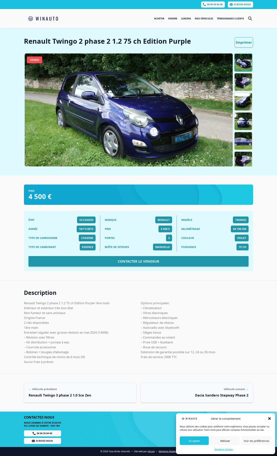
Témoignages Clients (230, 18)
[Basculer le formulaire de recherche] (250, 18)
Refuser (225, 441)
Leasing (186, 18)
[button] (269, 418)
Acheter (159, 18)
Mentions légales (168, 451)
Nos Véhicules (204, 18)
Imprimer (244, 42)
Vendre (172, 18)
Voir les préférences (256, 441)
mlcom (151, 451)
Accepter (194, 441)
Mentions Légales (223, 449)
